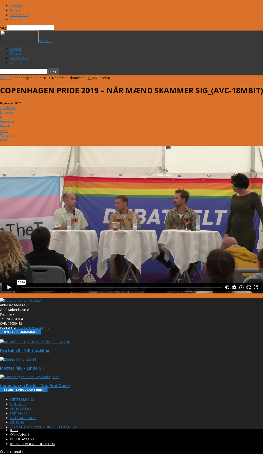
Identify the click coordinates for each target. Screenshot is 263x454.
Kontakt (16, 19)
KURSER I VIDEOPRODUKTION (32, 443)
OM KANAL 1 (19, 434)
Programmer (20, 10)
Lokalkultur (23, 418)
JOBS (14, 430)
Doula (18, 404)
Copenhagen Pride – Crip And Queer (35, 385)
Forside (16, 5)
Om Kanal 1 (19, 15)
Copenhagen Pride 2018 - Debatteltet (43, 427)
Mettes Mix (22, 399)
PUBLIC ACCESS (22, 439)
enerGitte (20, 408)
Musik (17, 422)
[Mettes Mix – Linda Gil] (18, 359)
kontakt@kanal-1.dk (33, 328)
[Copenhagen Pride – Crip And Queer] (29, 376)
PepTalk (18, 413)
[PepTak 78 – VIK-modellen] (35, 341)
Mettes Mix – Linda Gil (22, 368)
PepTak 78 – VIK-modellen (25, 350)
